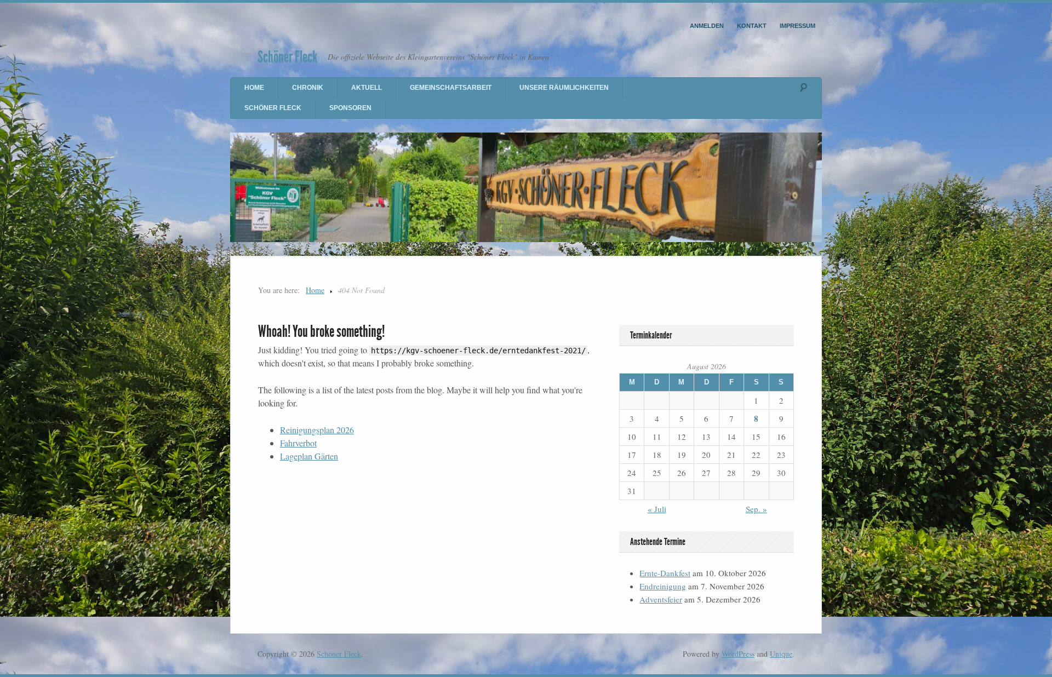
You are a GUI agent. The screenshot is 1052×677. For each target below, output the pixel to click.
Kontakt (752, 25)
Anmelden (707, 25)
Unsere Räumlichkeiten (564, 87)
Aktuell (366, 87)
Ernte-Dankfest (664, 572)
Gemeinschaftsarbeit (450, 87)
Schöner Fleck (287, 57)
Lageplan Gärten (309, 456)
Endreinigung (662, 586)
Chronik (307, 87)
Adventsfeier (660, 599)
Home (254, 87)
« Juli (657, 508)
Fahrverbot (298, 443)
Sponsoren (350, 108)
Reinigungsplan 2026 (317, 429)
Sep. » (756, 508)
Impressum (797, 25)
